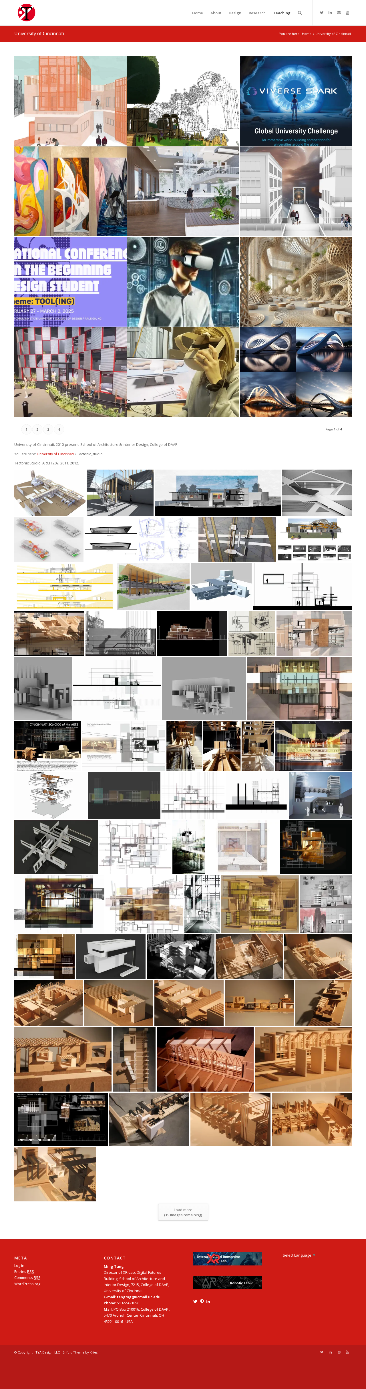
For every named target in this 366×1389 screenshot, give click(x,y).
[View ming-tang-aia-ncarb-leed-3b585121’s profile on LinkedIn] (208, 1301)
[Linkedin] (330, 12)
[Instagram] (339, 12)
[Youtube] (347, 12)
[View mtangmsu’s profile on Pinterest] (202, 1301)
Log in (19, 1265)
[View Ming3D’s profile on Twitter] (195, 1301)
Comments (27, 1277)
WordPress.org (27, 1283)
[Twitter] (321, 12)
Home (306, 33)
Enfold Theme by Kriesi (80, 1352)
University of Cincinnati (39, 33)
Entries (24, 1271)
